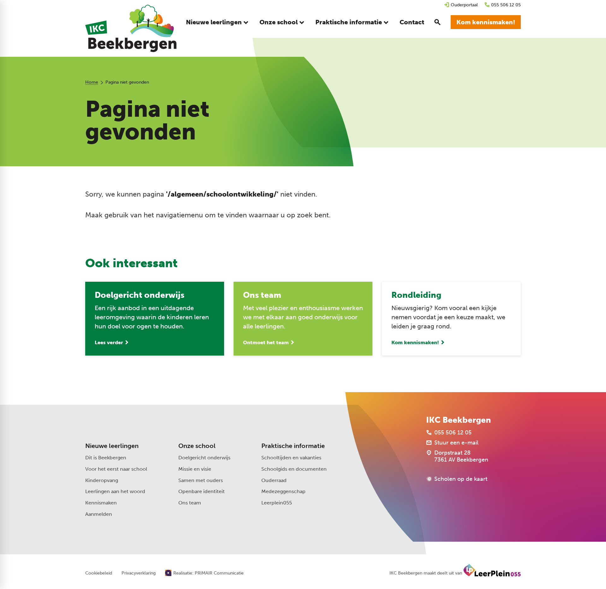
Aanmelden (98, 514)
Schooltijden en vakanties (291, 458)
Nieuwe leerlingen (112, 446)
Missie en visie (194, 469)
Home (91, 82)
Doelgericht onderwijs (204, 458)
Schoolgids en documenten (294, 469)
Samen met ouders (200, 480)
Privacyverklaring (139, 573)
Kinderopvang (101, 480)
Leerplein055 (276, 503)
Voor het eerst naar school (116, 469)
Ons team (189, 503)
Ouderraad (274, 480)
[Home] (130, 28)
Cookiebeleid (98, 573)
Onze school (197, 446)
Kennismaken (101, 503)
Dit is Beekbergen (105, 458)
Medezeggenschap (283, 491)
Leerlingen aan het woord (115, 491)
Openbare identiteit (201, 491)
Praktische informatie (293, 446)
